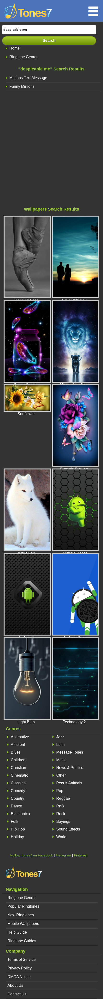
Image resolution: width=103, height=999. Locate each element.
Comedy (18, 791)
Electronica (20, 814)
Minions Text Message (28, 78)
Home (14, 48)
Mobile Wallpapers (23, 924)
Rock (60, 814)
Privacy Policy (19, 968)
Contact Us (16, 994)
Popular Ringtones (23, 906)
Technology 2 (74, 722)
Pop (59, 791)
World (61, 837)
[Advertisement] (51, 150)
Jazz (60, 737)
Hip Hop (18, 829)
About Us (15, 985)
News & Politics (69, 768)
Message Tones (69, 752)
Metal (61, 760)
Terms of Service (21, 959)
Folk (14, 821)
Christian (18, 768)
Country (17, 798)
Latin (60, 745)
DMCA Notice (19, 977)
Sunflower (26, 414)
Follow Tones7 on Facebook (31, 855)
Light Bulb (26, 722)
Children (18, 760)
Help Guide (17, 932)
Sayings (63, 821)
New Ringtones (20, 915)
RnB (60, 806)
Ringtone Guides (21, 941)
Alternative (20, 737)
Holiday (17, 837)
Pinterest (80, 855)
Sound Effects (68, 829)
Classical (19, 783)
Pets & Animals (69, 783)
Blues (16, 752)
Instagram (63, 855)
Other (61, 775)
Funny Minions (21, 86)
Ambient (18, 745)
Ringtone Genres (23, 57)
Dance (16, 806)
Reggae (63, 798)
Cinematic (19, 775)
